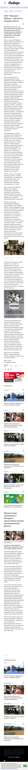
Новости (11, 11)
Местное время (18, 11)
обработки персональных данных (9, 768)
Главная (6, 11)
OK (25, 766)
